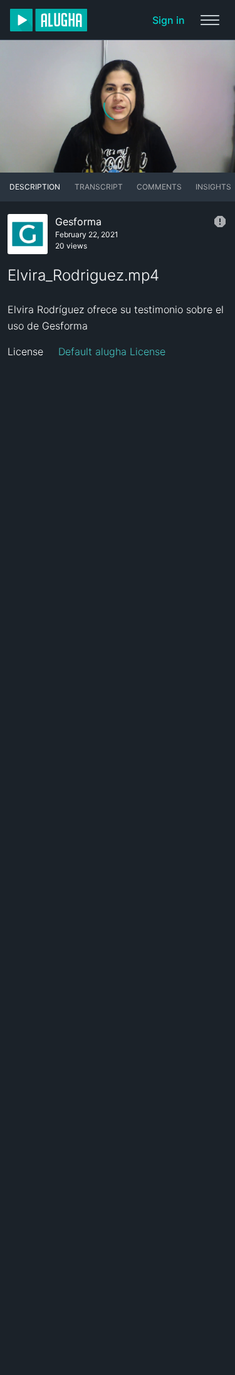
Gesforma (78, 221)
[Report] (219, 221)
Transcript (99, 186)
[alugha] (48, 20)
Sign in (168, 20)
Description (34, 186)
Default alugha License (111, 351)
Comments (159, 186)
